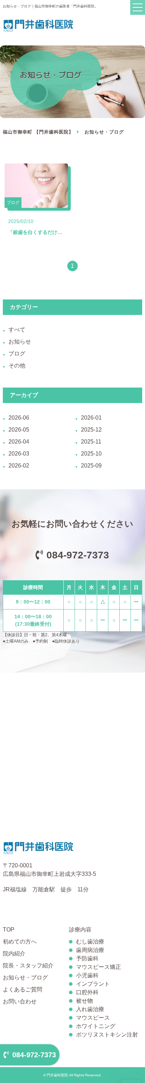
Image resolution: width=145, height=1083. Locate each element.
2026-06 (18, 418)
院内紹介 (14, 954)
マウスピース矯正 (98, 967)
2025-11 (91, 442)
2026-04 (18, 442)
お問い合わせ (20, 1001)
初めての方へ (20, 942)
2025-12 (91, 430)
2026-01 (91, 418)
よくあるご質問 (22, 989)
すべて (16, 330)
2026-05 (18, 430)
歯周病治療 (90, 950)
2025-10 (91, 454)
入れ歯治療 (90, 1009)
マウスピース (93, 1018)
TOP (8, 930)
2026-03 (18, 454)
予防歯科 (87, 958)
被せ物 (84, 1001)
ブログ (16, 354)
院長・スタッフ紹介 (28, 965)
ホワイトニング (95, 1026)
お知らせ (19, 342)
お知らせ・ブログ (25, 977)
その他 (16, 366)
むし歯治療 (90, 942)
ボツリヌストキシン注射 (107, 1035)
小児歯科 (87, 975)
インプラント (93, 984)
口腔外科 (87, 992)
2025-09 (91, 466)
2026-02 (18, 466)
